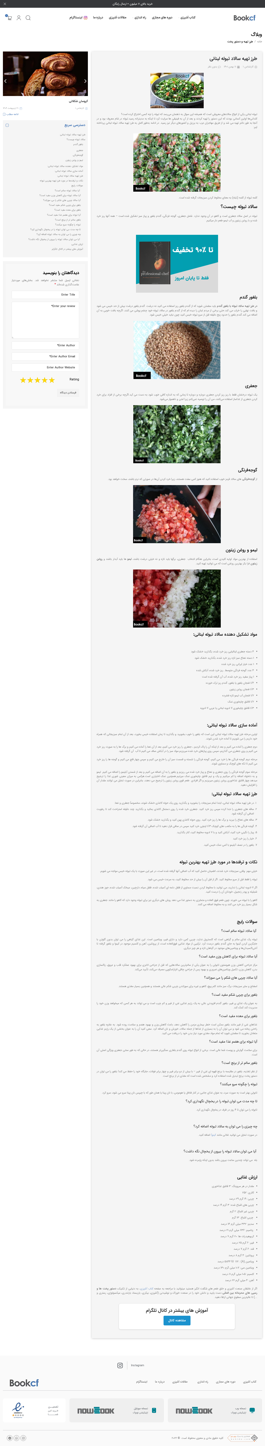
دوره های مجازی (225, 1382)
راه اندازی (202, 1382)
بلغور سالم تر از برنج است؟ (68, 220)
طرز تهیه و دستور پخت (240, 41)
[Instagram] (23, 1438)
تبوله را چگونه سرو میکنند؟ (68, 224)
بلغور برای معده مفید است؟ (67, 210)
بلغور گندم (78, 144)
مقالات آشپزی (180, 1382)
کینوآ (213, 1135)
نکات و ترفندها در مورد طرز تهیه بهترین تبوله (61, 181)
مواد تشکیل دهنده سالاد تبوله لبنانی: (65, 166)
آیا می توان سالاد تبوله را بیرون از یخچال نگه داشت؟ (54, 239)
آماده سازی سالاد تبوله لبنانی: (69, 171)
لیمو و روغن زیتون (74, 160)
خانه (259, 41)
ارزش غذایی (77, 244)
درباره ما (160, 1382)
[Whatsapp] (16, 1438)
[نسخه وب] (252, 1410)
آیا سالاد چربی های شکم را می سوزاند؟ (62, 200)
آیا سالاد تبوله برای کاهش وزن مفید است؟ (60, 195)
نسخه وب (240, 1408)
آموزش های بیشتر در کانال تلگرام (67, 249)
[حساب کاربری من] (18, 18)
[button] (5, 81)
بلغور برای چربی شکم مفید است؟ (65, 205)
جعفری (79, 150)
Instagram (137, 1365)
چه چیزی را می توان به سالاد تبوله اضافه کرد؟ (58, 234)
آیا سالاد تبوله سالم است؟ (68, 190)
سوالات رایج (77, 185)
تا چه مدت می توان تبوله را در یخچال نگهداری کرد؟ (55, 229)
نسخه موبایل (141, 1408)
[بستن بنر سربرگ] (5, 4)
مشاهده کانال (177, 1320)
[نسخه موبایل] (154, 1410)
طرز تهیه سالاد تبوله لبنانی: (70, 176)
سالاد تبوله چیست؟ (75, 139)
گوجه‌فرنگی (78, 155)
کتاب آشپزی (146, 1288)
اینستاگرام (141, 1382)
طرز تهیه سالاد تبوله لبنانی (72, 134)
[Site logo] (244, 18)
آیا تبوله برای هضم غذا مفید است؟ (64, 215)
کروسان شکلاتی (78, 101)
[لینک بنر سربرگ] (138, 4)
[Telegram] (10, 1438)
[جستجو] (28, 18)
